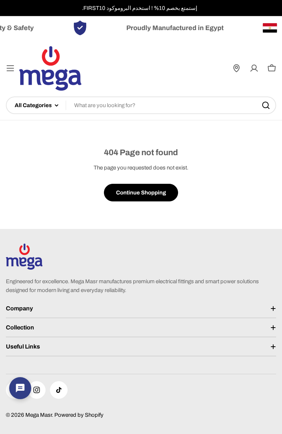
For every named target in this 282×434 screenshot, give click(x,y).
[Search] (265, 105)
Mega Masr (38, 415)
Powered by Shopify (79, 415)
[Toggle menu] (10, 68)
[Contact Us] (20, 388)
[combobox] (141, 105)
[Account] (254, 68)
